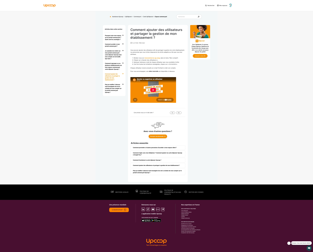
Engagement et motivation (187, 225)
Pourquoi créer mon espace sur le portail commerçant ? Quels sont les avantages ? (113, 37)
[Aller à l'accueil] (111, 17)
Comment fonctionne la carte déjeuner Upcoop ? (147, 160)
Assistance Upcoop (117, 16)
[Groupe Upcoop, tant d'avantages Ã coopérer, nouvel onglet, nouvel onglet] (156, 242)
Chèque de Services (185, 218)
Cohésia (183, 216)
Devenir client (199, 56)
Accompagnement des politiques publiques (190, 229)
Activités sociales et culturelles (188, 228)
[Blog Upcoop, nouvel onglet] (158, 209)
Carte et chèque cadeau (186, 212)
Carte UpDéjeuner (148, 16)
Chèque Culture (184, 215)
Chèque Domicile (185, 213)
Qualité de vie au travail (186, 223)
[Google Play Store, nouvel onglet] (156, 220)
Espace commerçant (161, 16)
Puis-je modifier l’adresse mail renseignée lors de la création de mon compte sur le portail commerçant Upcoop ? (113, 88)
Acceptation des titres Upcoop (187, 232)
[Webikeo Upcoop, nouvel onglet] (162, 209)
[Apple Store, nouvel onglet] (146, 220)
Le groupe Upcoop (117, 210)
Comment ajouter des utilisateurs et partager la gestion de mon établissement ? (112, 77)
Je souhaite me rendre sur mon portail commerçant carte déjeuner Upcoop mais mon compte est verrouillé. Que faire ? (113, 54)
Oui (172, 112)
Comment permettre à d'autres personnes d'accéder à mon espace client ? (155, 147)
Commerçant (137, 16)
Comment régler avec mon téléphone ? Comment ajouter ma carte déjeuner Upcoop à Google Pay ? (157, 154)
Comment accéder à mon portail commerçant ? (112, 45)
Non (179, 112)
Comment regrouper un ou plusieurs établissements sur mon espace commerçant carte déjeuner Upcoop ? (113, 66)
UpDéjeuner (128, 16)
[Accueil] (50, 5)
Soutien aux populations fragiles (188, 231)
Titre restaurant (184, 210)
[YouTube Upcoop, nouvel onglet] (153, 209)
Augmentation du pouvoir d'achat (188, 226)
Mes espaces (223, 5)
